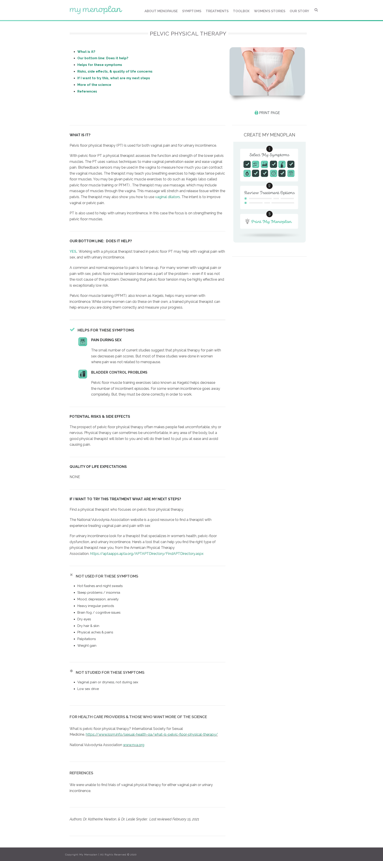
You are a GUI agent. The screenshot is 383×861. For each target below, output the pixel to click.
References (87, 91)
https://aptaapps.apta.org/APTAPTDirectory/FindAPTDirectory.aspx (146, 554)
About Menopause (161, 11)
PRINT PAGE (269, 113)
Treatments (217, 11)
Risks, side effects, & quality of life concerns (114, 71)
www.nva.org (133, 745)
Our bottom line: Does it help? (102, 58)
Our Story (299, 11)
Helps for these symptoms (99, 65)
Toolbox (241, 11)
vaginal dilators (167, 197)
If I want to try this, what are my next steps (113, 78)
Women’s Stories (269, 11)
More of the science (94, 85)
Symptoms (191, 11)
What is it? (86, 52)
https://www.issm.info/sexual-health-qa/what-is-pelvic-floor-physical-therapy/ (152, 734)
